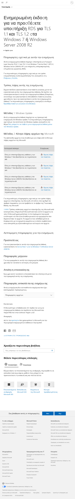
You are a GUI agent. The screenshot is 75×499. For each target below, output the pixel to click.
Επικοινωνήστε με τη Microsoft (9, 492)
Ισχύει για (9, 50)
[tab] (11, 364)
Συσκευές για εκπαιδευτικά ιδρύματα (60, 427)
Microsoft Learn (30, 459)
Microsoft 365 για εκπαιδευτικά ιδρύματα (61, 433)
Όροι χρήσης (36, 492)
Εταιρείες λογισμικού (31, 474)
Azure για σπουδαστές (56, 445)
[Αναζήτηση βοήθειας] (6, 2)
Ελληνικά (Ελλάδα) (9, 483)
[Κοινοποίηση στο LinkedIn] (8, 330)
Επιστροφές (29, 430)
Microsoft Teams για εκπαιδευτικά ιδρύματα (61, 430)
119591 (6, 209)
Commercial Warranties (32, 439)
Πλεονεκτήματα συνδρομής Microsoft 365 (10, 392)
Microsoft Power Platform (33, 471)
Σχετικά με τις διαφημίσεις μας (60, 492)
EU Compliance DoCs (7, 495)
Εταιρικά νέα (54, 457)
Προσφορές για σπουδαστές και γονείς (60, 442)
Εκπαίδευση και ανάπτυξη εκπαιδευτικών (61, 439)
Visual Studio (30, 477)
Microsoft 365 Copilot (7, 473)
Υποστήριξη (6, 7)
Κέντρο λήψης (30, 427)
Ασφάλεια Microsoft (7, 457)
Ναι (47, 413)
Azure (3, 460)
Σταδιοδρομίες (54, 454)
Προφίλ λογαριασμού (32, 423)
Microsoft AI (5, 454)
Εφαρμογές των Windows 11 (9, 433)
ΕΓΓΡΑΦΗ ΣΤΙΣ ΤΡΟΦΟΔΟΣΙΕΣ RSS (17, 335)
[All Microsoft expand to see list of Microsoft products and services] (2, 2)
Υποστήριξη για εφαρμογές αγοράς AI (36, 462)
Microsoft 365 (5, 430)
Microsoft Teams (6, 476)
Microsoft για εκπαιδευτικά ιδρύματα (60, 423)
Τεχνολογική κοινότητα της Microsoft (35, 465)
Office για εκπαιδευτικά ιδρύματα (59, 436)
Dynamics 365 (5, 464)
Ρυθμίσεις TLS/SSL (10, 78)
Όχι (60, 413)
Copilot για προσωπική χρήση (9, 427)
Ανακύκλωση (30, 436)
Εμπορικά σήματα (46, 492)
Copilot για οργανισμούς (8, 423)
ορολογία (15, 320)
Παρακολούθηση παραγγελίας (34, 433)
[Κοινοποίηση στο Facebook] (5, 330)
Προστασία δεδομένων (25, 492)
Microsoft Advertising (7, 470)
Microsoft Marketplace (32, 468)
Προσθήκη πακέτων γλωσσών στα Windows (19, 104)
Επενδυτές (53, 465)
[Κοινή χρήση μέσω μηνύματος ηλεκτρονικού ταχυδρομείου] (13, 330)
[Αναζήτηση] (52, 350)
